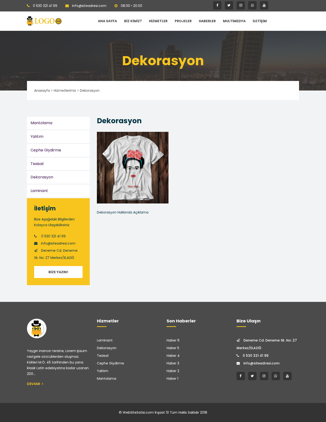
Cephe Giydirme (46, 150)
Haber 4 (173, 355)
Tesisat (37, 163)
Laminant (39, 190)
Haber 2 (173, 371)
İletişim (260, 21)
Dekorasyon (42, 177)
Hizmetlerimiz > (66, 90)
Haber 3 (173, 363)
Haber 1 (172, 378)
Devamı (34, 383)
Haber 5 (173, 348)
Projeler (183, 21)
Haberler (207, 21)
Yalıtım (37, 136)
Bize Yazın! (58, 272)
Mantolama (41, 123)
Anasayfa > (43, 90)
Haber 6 (173, 340)
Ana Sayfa (107, 21)
